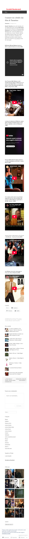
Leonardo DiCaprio (8, 320)
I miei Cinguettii (8, 456)
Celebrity (7, 421)
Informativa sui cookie (6, 533)
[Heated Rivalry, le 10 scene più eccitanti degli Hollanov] (9, 493)
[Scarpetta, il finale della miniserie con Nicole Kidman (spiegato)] (19, 474)
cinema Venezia (8, 431)
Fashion (6, 433)
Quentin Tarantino (16, 320)
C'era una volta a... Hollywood (15, 319)
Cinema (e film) (15, 318)
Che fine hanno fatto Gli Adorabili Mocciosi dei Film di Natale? (16, 373)
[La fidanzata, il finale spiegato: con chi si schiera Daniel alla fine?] (9, 513)
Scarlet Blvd (7, 444)
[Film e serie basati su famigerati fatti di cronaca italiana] (9, 474)
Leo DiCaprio (17, 38)
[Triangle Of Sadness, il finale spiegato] (19, 503)
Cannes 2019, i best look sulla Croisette (21, 379)
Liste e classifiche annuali (10, 436)
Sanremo (7, 442)
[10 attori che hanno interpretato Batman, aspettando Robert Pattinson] (9, 503)
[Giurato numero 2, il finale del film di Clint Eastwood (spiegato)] (19, 493)
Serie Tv (6, 446)
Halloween (7, 434)
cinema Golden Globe (9, 427)
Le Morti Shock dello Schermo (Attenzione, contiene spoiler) (15, 339)
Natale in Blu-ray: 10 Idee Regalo (16, 353)
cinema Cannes (8, 425)
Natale (6, 440)
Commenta (18, 405)
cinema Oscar (8, 429)
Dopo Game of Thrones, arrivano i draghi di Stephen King (10, 380)
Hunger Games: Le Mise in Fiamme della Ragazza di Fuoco (16, 349)
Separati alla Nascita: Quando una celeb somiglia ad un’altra (16, 334)
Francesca (7, 23)
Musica (6, 438)
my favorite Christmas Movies (15, 367)
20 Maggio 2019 (13, 23)
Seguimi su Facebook (9, 460)
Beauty (6, 419)
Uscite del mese (8, 448)
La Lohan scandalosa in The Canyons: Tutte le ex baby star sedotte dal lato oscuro (15, 330)
